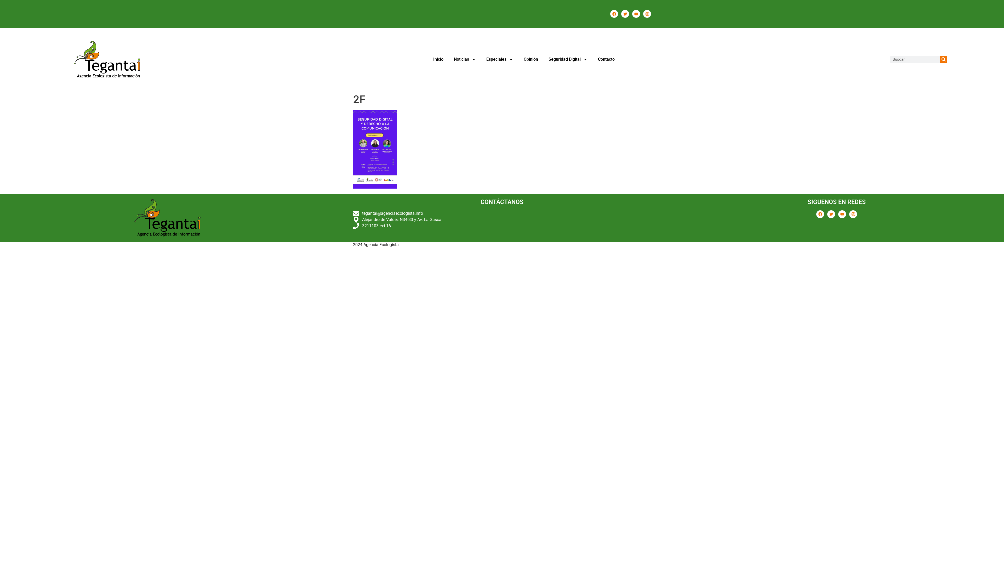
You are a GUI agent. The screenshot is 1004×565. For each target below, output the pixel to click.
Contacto (606, 59)
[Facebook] (614, 14)
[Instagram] (647, 14)
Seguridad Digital (565, 59)
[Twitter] (625, 14)
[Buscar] (943, 59)
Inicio (438, 59)
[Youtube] (636, 14)
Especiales (496, 59)
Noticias (461, 59)
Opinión (531, 59)
